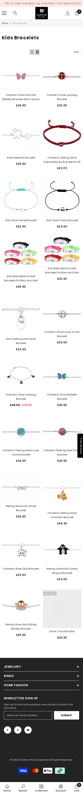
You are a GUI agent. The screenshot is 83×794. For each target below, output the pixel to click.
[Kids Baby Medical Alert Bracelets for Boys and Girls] (21, 254)
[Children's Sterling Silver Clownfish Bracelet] (62, 490)
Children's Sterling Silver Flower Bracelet (62, 452)
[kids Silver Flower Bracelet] (21, 198)
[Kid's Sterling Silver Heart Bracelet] (21, 316)
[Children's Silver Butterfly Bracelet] (62, 375)
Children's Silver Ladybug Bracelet (62, 97)
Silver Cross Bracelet (62, 631)
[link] (22, 788)
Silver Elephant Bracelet (21, 157)
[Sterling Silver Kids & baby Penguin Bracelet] (62, 549)
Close (79, 3)
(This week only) (67, 3)
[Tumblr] (17, 730)
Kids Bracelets (19, 23)
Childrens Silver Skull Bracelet (21, 568)
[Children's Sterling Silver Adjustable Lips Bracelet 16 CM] (62, 135)
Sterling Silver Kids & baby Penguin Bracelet (62, 571)
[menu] (4, 13)
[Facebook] (7, 730)
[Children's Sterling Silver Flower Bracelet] (62, 431)
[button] (32, 52)
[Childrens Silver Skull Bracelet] (21, 549)
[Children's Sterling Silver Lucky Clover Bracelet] (21, 431)
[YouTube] (28, 730)
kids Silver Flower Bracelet (20, 220)
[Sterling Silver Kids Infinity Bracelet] (21, 486)
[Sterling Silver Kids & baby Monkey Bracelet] (21, 605)
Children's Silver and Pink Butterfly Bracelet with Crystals (21, 97)
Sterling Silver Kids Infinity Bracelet (21, 508)
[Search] (15, 13)
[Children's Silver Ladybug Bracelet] (62, 75)
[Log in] (68, 13)
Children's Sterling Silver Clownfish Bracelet (62, 515)
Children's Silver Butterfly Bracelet (62, 396)
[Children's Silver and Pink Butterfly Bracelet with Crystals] (21, 75)
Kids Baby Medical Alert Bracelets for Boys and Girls (21, 278)
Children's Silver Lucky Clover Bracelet (62, 334)
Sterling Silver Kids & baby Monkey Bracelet (21, 626)
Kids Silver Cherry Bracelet (62, 220)
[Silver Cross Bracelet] (62, 609)
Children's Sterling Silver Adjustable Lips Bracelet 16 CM (62, 160)
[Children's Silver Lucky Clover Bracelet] (62, 312)
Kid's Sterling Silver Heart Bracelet (21, 341)
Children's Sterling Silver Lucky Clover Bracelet (21, 452)
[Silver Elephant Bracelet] (21, 135)
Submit (66, 715)
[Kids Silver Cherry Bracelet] (62, 198)
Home (5, 23)
